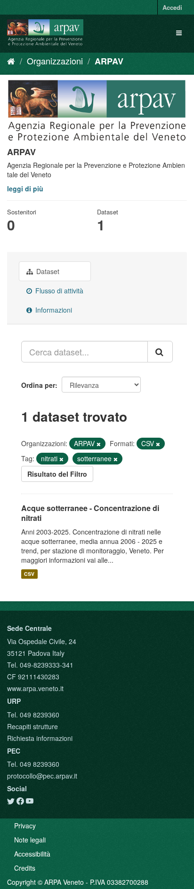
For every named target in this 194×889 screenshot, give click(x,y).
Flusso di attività (58, 290)
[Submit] (160, 351)
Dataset (46, 271)
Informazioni (52, 310)
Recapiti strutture (32, 726)
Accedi (172, 7)
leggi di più (25, 188)
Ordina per (38, 385)
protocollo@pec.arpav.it (42, 775)
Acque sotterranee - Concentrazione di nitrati (90, 513)
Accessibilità (32, 853)
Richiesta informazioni (40, 738)
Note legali (30, 839)
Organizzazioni (55, 61)
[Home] (11, 61)
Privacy (25, 825)
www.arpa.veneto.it (35, 688)
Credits (24, 868)
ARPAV (109, 61)
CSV (29, 573)
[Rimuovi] (99, 444)
